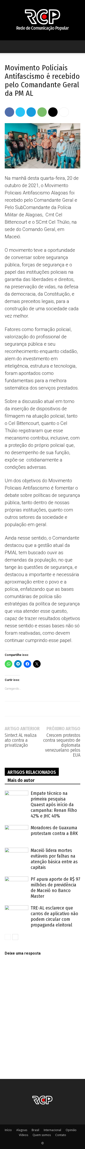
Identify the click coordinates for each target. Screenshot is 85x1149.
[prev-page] (8, 937)
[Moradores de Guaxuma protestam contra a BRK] (16, 833)
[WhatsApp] (42, 112)
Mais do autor (21, 780)
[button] (8, 46)
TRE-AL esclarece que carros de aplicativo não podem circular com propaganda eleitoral (54, 916)
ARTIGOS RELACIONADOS (32, 772)
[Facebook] (9, 112)
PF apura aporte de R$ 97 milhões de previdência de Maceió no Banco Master (55, 887)
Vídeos (23, 1135)
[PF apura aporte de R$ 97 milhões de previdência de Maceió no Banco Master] (16, 884)
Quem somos (42, 1135)
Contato (60, 1135)
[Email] (53, 112)
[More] (64, 112)
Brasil (35, 1130)
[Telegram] (31, 112)
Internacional (52, 1130)
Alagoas (21, 1130)
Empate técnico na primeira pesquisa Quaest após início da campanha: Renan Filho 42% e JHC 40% (54, 804)
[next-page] (15, 937)
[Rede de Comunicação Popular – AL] (42, 20)
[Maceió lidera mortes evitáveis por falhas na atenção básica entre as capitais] (16, 856)
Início (8, 1130)
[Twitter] (20, 112)
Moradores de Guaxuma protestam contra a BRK (54, 830)
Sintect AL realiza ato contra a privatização (21, 740)
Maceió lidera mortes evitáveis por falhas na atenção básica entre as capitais (54, 858)
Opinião (71, 1130)
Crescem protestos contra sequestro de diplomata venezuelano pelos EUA (61, 745)
